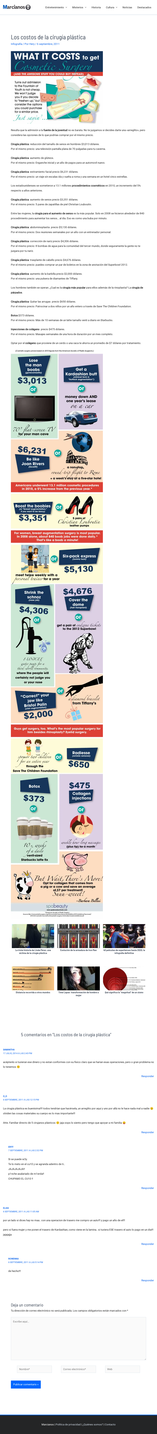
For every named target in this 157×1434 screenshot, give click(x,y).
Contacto (110, 1424)
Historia (96, 7)
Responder (147, 1076)
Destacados (144, 7)
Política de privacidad (68, 1424)
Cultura (110, 7)
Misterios (77, 7)
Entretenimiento (54, 7)
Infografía (16, 43)
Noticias (127, 7)
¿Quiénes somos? (92, 1424)
